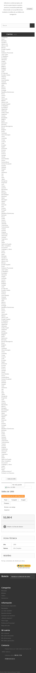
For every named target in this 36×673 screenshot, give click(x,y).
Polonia (3, 88)
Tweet (5, 500)
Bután (3, 131)
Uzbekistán (4, 234)
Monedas (4, 41)
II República (4, 56)
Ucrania (3, 230)
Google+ (23, 500)
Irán (2, 176)
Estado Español (5, 49)
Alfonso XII (4, 44)
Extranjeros (4, 107)
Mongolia (3, 193)
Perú (2, 206)
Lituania (3, 187)
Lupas (3, 251)
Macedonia (4, 189)
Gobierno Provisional (7, 53)
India (2, 170)
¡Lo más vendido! (6, 610)
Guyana (3, 165)
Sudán (3, 218)
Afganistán (4, 109)
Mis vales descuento (7, 635)
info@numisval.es (10, 659)
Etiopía (3, 152)
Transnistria (4, 225)
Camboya (4, 133)
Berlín (3, 121)
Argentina (4, 114)
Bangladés (4, 117)
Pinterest (6, 503)
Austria (3, 64)
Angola (3, 61)
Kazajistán (4, 181)
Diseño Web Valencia (6, 672)
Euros (3, 51)
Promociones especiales (8, 606)
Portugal (3, 90)
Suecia (3, 95)
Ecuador (3, 145)
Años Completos (6, 246)
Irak (2, 174)
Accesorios (4, 247)
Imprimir (7, 510)
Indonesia (4, 172)
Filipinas (3, 76)
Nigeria (3, 201)
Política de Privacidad (7, 623)
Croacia (3, 141)
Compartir (14, 500)
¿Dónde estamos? (6, 471)
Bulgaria (3, 68)
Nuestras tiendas (6, 613)
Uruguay (3, 232)
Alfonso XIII (4, 46)
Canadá (3, 70)
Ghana (3, 157)
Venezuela (4, 99)
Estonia (3, 150)
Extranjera (4, 58)
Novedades (4, 608)
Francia (3, 78)
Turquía (3, 228)
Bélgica (3, 66)
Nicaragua (4, 199)
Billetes (3, 100)
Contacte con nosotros (8, 615)
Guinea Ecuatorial (6, 164)
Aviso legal (4, 620)
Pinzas (3, 252)
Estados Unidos (5, 75)
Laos (2, 184)
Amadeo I (4, 42)
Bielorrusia (4, 123)
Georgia (3, 155)
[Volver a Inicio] (3, 479)
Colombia (4, 138)
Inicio (2, 39)
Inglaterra (4, 83)
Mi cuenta (5, 630)
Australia (3, 63)
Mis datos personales (7, 640)
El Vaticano (4, 73)
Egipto (3, 146)
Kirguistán (4, 182)
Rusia (3, 94)
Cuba (2, 71)
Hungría (3, 169)
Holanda (3, 82)
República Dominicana (7, 92)
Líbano (3, 186)
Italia (2, 85)
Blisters (3, 47)
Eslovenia (4, 148)
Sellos (3, 242)
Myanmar (4, 196)
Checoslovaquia (5, 135)
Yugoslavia (4, 239)
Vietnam (3, 237)
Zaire (2, 240)
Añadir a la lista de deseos (15, 526)
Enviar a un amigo (9, 507)
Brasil (3, 128)
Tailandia (3, 223)
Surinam (3, 222)
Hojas (3, 254)
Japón (3, 179)
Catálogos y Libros (6, 249)
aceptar (29, 8)
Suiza (3, 97)
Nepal (3, 198)
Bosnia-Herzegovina (7, 126)
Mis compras (5, 633)
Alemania (4, 59)
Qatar (3, 211)
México (3, 87)
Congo (3, 140)
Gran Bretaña (5, 80)
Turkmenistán (5, 227)
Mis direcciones (6, 638)
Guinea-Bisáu (5, 162)
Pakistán (3, 205)
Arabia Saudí (5, 112)
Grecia (3, 160)
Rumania (3, 215)
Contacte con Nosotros (7, 473)
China (3, 136)
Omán (3, 203)
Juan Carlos (4, 54)
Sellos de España (6, 244)
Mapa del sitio (5, 625)
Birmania (3, 124)
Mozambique (5, 194)
